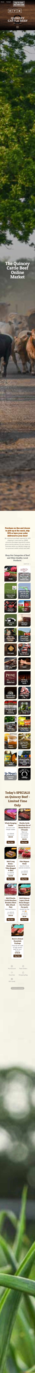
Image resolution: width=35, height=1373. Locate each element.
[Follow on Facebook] (15, 11)
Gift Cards (12, 981)
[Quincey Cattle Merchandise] (10, 690)
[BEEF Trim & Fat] (24, 690)
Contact (8, 2)
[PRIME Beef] (10, 674)
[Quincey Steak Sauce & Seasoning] (10, 704)
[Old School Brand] (10, 754)
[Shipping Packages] (24, 617)
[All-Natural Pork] (10, 617)
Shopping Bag (23, 975)
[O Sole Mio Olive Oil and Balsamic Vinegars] (24, 736)
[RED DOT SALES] (24, 603)
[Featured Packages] (10, 603)
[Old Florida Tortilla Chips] (24, 719)
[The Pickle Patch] (24, 704)
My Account (12, 968)
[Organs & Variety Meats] (24, 647)
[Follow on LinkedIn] (19, 11)
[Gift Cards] (10, 647)
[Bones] (24, 660)
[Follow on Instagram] (10, 11)
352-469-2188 (19, 5)
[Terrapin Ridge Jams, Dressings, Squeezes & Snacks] (10, 719)
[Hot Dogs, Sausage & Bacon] (24, 674)
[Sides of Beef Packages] (10, 586)
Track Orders (23, 968)
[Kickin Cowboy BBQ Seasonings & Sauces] (24, 754)
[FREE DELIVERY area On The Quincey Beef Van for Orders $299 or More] (24, 586)
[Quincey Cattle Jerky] (10, 660)
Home (2, 2)
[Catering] (24, 771)
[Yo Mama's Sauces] (10, 771)
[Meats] (10, 569)
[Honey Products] (10, 736)
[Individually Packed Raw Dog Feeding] (24, 631)
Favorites (12, 975)
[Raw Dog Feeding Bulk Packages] (10, 631)
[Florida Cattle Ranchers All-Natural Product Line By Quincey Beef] (24, 569)
